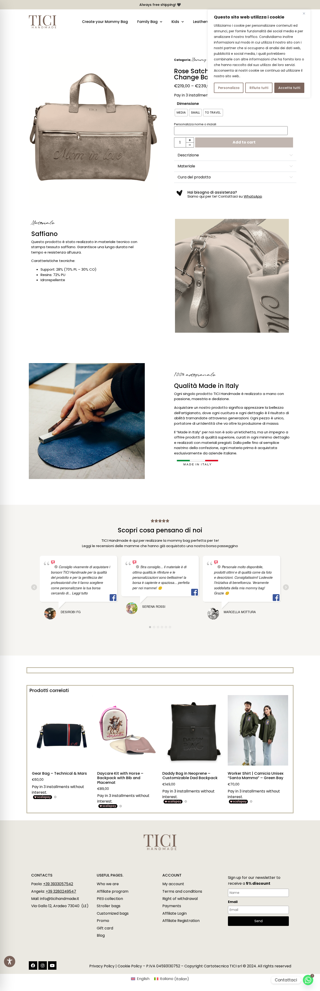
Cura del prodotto (194, 177)
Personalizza (228, 87)
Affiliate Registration (181, 920)
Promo (103, 920)
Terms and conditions (182, 891)
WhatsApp (253, 196)
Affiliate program (112, 891)
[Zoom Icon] (93, 129)
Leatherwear (204, 21)
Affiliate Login (174, 913)
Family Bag (147, 21)
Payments (171, 906)
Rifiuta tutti (258, 87)
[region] (259, 53)
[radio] (181, 112)
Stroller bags (108, 906)
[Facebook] (33, 965)
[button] (235, 155)
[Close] (306, 13)
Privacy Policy (102, 966)
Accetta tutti (289, 87)
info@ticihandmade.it (59, 898)
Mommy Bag (204, 59)
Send (258, 921)
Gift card (105, 928)
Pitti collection (110, 898)
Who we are (108, 884)
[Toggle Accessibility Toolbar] (10, 961)
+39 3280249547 (61, 891)
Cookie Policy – (131, 966)
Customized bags (113, 913)
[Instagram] (42, 965)
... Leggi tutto (78, 593)
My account (173, 884)
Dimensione (188, 103)
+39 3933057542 (58, 884)
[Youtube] (52, 965)
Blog (101, 935)
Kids (175, 21)
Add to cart (244, 142)
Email (233, 901)
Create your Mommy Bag (105, 21)
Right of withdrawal (180, 898)
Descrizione (188, 155)
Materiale (186, 166)
